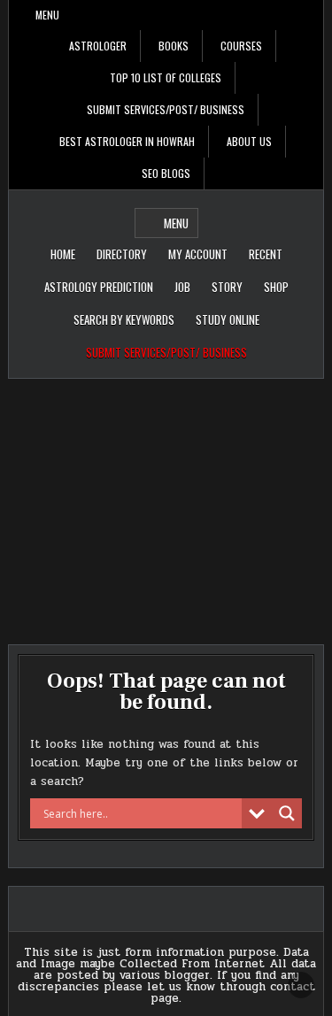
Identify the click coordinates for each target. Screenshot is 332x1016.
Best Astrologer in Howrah (127, 141)
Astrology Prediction (98, 287)
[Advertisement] (166, 503)
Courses (241, 45)
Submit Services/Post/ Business (165, 109)
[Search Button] (310, 15)
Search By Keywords (123, 319)
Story (227, 287)
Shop (276, 287)
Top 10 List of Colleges (165, 77)
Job (182, 287)
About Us (249, 141)
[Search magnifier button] (287, 813)
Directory (122, 254)
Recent (265, 254)
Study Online (227, 319)
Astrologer (98, 45)
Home (62, 254)
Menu (47, 14)
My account (198, 254)
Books (173, 45)
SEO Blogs (166, 173)
